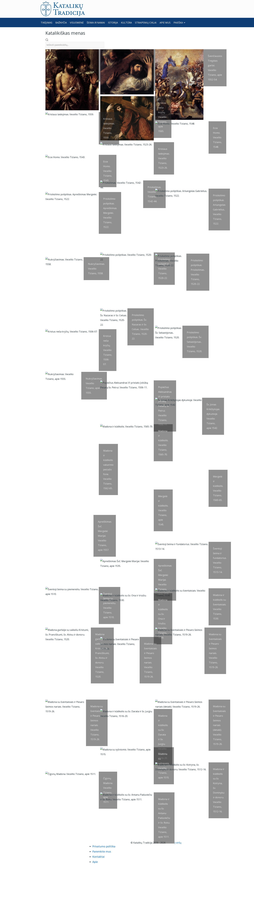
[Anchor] (87, 32)
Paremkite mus (101, 851)
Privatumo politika (103, 846)
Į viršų (178, 842)
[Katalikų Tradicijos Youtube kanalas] (54, 843)
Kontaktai (98, 856)
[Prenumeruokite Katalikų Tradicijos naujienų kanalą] (44, 843)
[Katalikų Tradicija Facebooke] (49, 843)
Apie (95, 862)
